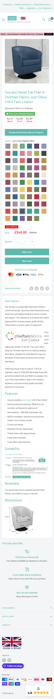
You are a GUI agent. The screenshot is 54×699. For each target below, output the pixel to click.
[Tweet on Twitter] (42, 288)
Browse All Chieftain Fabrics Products (26, 132)
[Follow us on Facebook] (4, 660)
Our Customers (45, 8)
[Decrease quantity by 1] (17, 242)
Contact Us (8, 4)
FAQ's (21, 8)
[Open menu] (3, 20)
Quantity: (9, 241)
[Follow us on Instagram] (9, 660)
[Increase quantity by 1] (32, 242)
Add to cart (27, 252)
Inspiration (31, 8)
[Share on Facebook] (31, 288)
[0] (49, 19)
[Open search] (43, 19)
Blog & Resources (42, 4)
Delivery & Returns (23, 4)
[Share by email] (47, 288)
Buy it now (27, 261)
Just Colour (27, 400)
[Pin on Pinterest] (37, 288)
